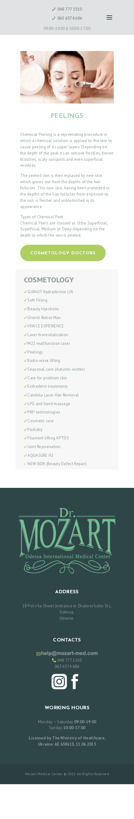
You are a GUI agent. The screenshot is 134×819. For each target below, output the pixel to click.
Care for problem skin (47, 378)
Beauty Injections (43, 309)
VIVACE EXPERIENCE (45, 326)
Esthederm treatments (47, 386)
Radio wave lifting (43, 360)
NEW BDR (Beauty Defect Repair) (57, 463)
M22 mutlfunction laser (48, 343)
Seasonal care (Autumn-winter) (56, 369)
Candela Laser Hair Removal (53, 395)
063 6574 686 (67, 666)
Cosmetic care (40, 420)
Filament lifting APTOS (48, 438)
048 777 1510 (69, 660)
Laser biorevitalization (47, 334)
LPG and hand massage (48, 403)
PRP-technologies (43, 412)
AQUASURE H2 (40, 455)
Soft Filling (37, 300)
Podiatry (34, 429)
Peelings (35, 352)
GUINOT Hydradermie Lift (50, 291)
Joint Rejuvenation (43, 446)
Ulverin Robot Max (44, 317)
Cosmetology (49, 280)
